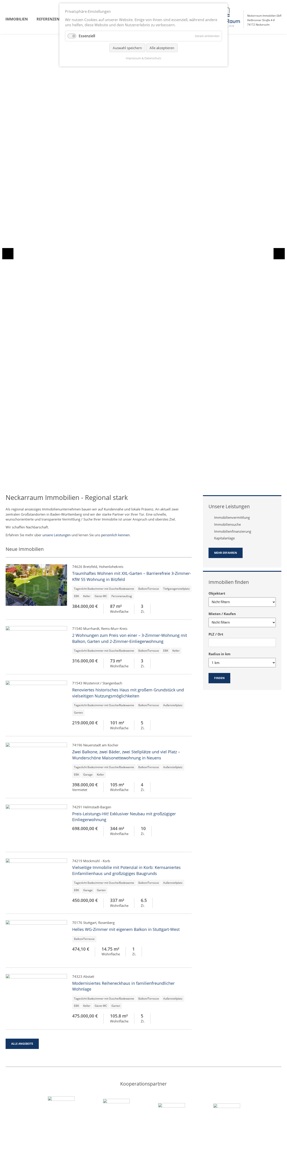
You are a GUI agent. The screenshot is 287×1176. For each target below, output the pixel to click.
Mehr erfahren (225, 553)
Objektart (217, 593)
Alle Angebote (22, 1044)
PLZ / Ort (216, 634)
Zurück (7, 255)
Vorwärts (279, 255)
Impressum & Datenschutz (143, 58)
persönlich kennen (115, 535)
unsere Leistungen (56, 535)
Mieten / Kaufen (222, 613)
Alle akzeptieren (162, 48)
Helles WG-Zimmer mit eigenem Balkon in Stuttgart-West (126, 929)
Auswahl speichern (127, 48)
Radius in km (219, 654)
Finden (219, 678)
